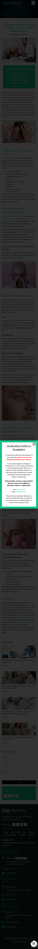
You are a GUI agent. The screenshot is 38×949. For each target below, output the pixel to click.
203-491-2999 (20, 490)
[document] (19, 474)
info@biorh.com (21, 492)
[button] (34, 444)
